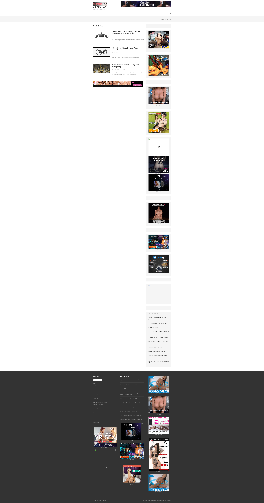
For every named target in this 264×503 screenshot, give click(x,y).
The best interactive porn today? (155, 371)
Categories (146, 14)
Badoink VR (159, 126)
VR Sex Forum (96, 446)
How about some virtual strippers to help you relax (131, 443)
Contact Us (95, 422)
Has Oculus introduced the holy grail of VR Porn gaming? (126, 66)
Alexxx (123, 69)
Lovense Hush (158, 194)
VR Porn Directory (98, 14)
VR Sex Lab (99, 7)
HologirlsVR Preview (153, 351)
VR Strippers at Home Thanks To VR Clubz (158, 361)
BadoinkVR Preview (98, 437)
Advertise (95, 410)
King (123, 36)
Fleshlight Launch (159, 325)
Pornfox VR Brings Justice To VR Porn (157, 375)
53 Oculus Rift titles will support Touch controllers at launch (125, 49)
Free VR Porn (166, 14)
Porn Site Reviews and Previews (100, 426)
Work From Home (119, 14)
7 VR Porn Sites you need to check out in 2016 (130, 439)
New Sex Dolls (156, 14)
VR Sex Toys (109, 14)
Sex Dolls (95, 442)
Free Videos (95, 414)
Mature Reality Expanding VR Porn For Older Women (131, 427)
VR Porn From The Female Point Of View (157, 347)
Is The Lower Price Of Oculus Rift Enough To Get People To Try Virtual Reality (127, 32)
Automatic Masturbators (133, 14)
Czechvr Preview (97, 432)
